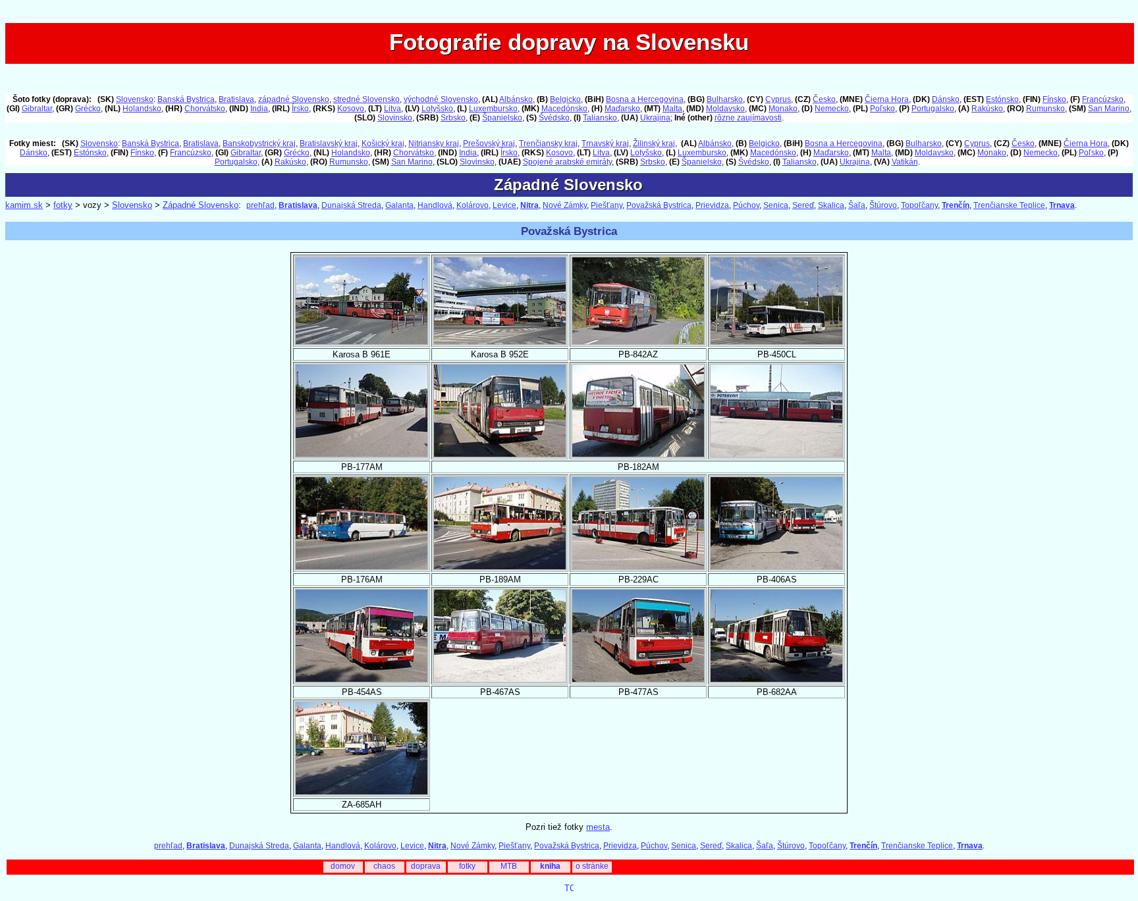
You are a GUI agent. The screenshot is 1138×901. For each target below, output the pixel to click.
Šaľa (856, 205)
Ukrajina (655, 117)
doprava (426, 866)
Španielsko (502, 117)
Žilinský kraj (654, 143)
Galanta (399, 205)
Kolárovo (472, 205)
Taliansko (600, 117)
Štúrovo (883, 205)
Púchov (746, 205)
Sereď (803, 205)
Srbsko (453, 117)
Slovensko (134, 99)
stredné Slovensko (366, 99)
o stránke (592, 866)
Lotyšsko (437, 108)
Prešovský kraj (489, 143)
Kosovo (350, 108)
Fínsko (1054, 99)
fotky (62, 205)
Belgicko (565, 99)
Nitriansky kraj (433, 143)
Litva (392, 108)
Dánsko (946, 99)
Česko (824, 99)
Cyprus (778, 99)
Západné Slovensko (200, 205)
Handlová (435, 205)
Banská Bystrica (186, 99)
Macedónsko (564, 108)
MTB (509, 866)
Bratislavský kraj (329, 143)
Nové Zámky (565, 205)
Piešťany (606, 205)
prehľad (260, 205)
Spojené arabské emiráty (567, 162)
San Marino (1108, 108)
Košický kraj (383, 143)
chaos (384, 866)
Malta (672, 108)
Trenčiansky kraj (548, 143)
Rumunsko (1045, 108)
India (259, 108)
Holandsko (141, 108)
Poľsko (882, 108)
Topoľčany (919, 205)
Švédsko (554, 117)
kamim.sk (24, 205)
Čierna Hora (887, 99)
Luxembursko (493, 108)
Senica (775, 205)
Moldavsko (725, 108)
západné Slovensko (293, 99)
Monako (783, 108)
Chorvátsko (204, 108)
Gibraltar (37, 108)
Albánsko (516, 99)
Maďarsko (622, 108)
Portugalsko (932, 108)
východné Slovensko (441, 99)
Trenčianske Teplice (1009, 205)
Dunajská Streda (351, 205)
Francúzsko (1103, 99)
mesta (598, 827)
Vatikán (905, 162)
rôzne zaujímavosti (748, 117)
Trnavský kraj (605, 143)
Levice (504, 205)
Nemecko (832, 108)
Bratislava (236, 99)
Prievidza (712, 205)
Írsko (300, 108)
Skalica (831, 205)
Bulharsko (725, 99)
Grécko (88, 108)
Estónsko (1002, 99)
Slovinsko (394, 117)
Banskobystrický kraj (259, 143)
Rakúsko (987, 108)
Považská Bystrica (658, 205)
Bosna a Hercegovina (645, 99)
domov (343, 866)
